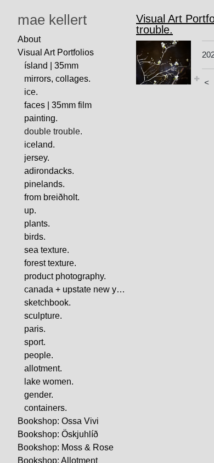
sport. (35, 342)
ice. (31, 92)
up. (30, 210)
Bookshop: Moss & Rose (66, 447)
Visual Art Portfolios (56, 52)
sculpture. (43, 315)
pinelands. (44, 184)
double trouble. (53, 131)
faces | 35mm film (58, 105)
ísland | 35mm (51, 65)
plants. (37, 223)
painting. (41, 118)
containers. (45, 408)
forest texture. (50, 263)
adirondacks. (49, 171)
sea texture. (46, 250)
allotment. (43, 368)
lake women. (49, 381)
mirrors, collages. (57, 78)
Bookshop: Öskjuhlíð (58, 434)
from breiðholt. (52, 197)
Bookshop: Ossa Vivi (58, 421)
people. (38, 355)
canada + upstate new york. (75, 289)
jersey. (36, 157)
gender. (38, 394)
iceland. (39, 144)
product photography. (65, 276)
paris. (35, 329)
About (29, 39)
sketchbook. (47, 302)
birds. (35, 236)
